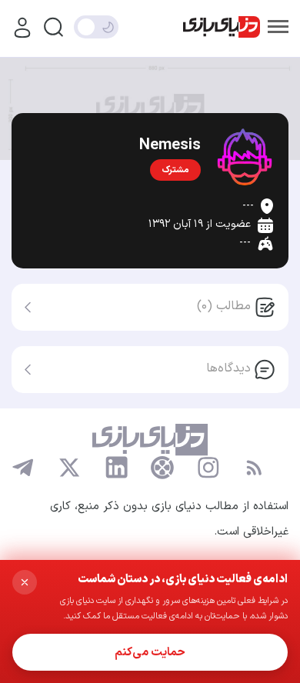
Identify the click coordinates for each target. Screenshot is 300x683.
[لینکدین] (116, 467)
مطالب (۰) (224, 306)
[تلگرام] (23, 467)
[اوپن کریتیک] (162, 467)
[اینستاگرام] (208, 467)
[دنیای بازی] (221, 27)
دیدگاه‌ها (228, 368)
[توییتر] (69, 467)
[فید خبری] (253, 467)
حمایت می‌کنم (150, 652)
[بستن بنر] (24, 582)
